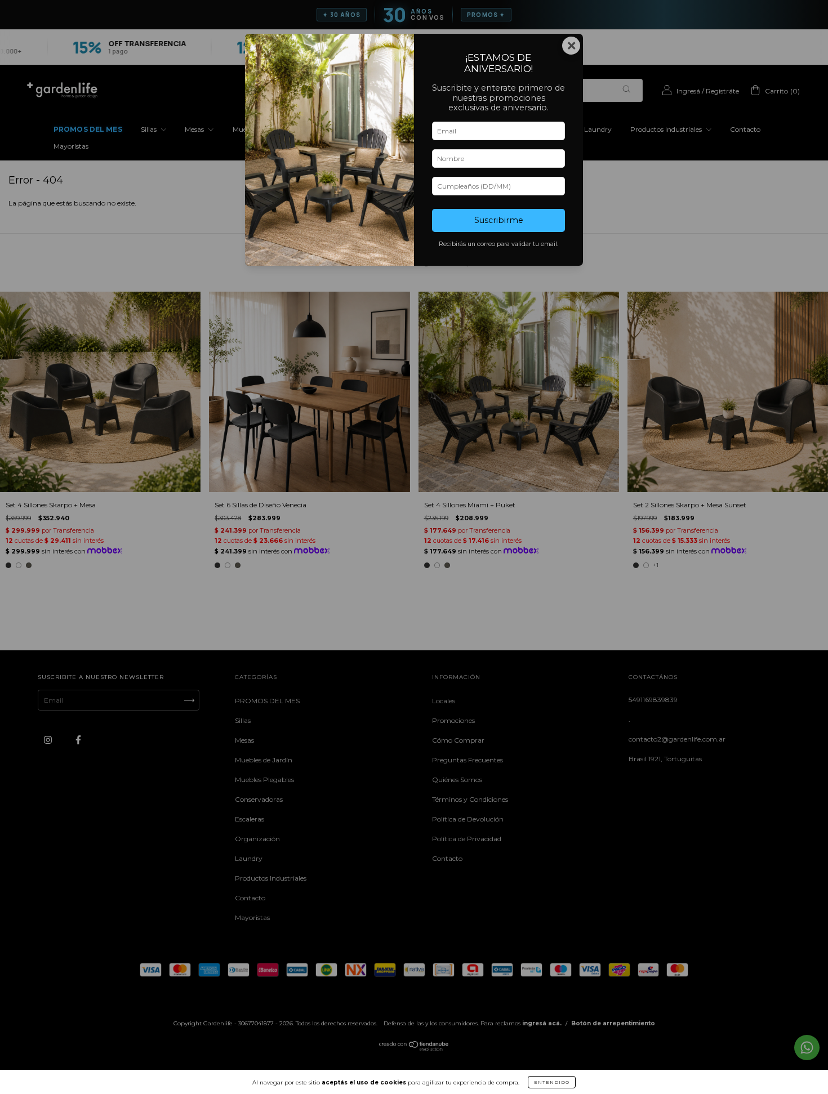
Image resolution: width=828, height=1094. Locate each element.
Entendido (551, 1082)
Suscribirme (498, 220)
